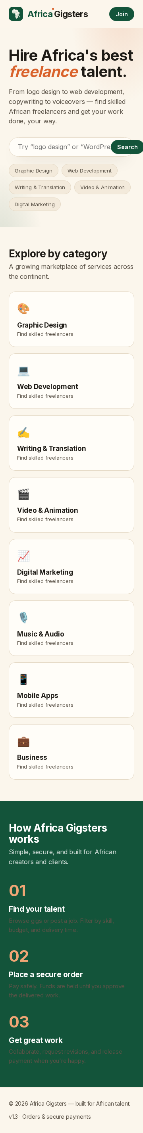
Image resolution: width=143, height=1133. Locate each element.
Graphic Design (33, 170)
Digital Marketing (35, 204)
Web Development (90, 170)
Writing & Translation (40, 187)
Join (122, 14)
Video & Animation (102, 187)
